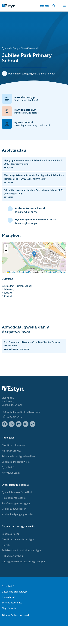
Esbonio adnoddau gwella (16, 462)
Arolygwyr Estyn (11, 473)
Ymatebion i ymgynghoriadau (17, 514)
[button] (58, 6)
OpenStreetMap (25, 272)
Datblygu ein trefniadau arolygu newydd (23, 561)
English (44, 5)
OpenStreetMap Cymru (55, 272)
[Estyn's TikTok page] (32, 424)
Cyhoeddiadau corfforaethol (17, 492)
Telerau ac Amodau (12, 602)
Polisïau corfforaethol (14, 498)
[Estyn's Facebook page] (4, 424)
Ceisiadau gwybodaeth (14, 509)
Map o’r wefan (9, 608)
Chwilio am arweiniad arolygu (18, 539)
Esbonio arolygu (10, 534)
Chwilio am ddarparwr (14, 445)
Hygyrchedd (8, 597)
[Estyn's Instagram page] (25, 424)
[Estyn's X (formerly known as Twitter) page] (11, 424)
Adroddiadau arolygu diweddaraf (19, 456)
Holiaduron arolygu (12, 556)
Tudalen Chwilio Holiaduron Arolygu (21, 550)
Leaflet (12, 272)
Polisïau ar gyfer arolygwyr (16, 503)
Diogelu (6, 545)
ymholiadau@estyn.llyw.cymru (23, 412)
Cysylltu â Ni (8, 467)
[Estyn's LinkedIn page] (18, 424)
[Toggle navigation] (64, 6)
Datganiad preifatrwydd (15, 591)
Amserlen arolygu (11, 450)
